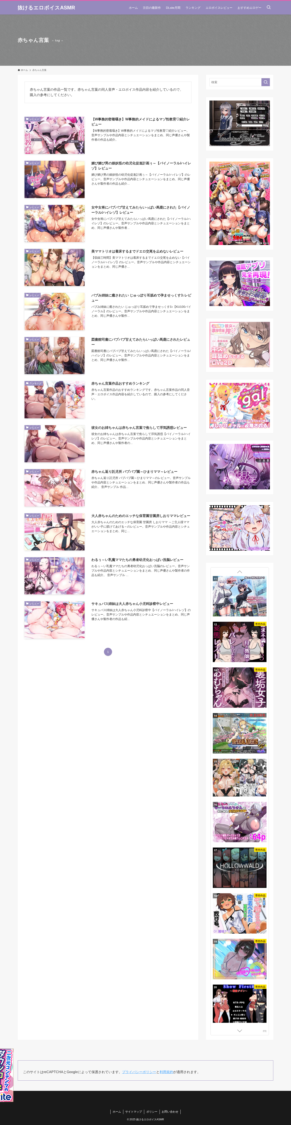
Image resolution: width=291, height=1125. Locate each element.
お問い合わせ (170, 1111)
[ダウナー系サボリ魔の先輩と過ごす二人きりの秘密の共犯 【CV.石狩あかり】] (240, 642)
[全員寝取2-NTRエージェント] (240, 825)
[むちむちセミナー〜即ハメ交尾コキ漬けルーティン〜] (240, 1008)
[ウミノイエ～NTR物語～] (240, 733)
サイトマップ (133, 1111)
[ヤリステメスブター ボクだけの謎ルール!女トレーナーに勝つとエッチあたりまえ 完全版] (240, 687)
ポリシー (151, 1111)
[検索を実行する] (265, 82)
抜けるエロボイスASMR (46, 7)
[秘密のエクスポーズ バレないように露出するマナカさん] (240, 917)
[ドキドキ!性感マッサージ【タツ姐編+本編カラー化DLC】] (240, 871)
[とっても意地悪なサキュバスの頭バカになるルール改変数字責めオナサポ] (240, 962)
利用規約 (166, 1072)
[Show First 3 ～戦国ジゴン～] (240, 596)
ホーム (117, 1111)
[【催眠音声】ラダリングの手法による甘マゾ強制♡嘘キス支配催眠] (240, 779)
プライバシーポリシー (139, 1072)
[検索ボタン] (268, 8)
